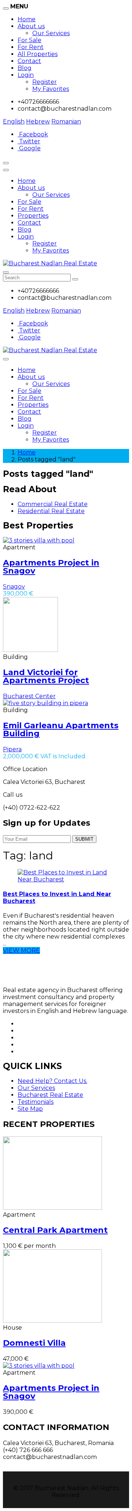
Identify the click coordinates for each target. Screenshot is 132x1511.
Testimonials (36, 1101)
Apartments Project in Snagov (51, 567)
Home (27, 19)
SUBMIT (84, 839)
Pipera (12, 749)
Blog (25, 68)
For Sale (29, 40)
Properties (33, 215)
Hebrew (38, 121)
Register (44, 81)
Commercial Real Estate (53, 504)
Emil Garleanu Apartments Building (60, 729)
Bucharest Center (29, 696)
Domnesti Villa (34, 1343)
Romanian (66, 121)
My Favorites (50, 88)
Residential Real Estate (51, 511)
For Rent (31, 47)
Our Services (51, 33)
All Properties (38, 54)
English (14, 121)
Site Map (30, 1108)
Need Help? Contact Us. (52, 1080)
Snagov (14, 586)
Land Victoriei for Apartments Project (46, 676)
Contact (29, 61)
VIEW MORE (21, 950)
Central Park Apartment (55, 1230)
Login (26, 74)
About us (31, 26)
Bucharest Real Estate (50, 1094)
